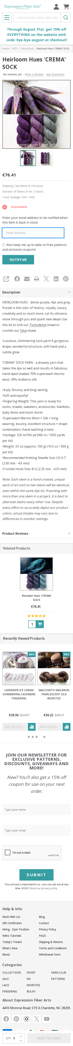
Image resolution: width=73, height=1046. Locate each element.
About (6, 954)
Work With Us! (11, 917)
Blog (42, 917)
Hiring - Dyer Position (15, 929)
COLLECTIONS (11, 972)
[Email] (27, 278)
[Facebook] (17, 278)
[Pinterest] (66, 278)
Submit (36, 874)
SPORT (31, 972)
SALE (5, 979)
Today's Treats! (12, 942)
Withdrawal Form (50, 954)
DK (29, 979)
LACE (5, 985)
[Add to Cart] (40, 624)
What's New (10, 948)
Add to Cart (49, 1038)
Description (11, 292)
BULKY (31, 991)
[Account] (56, 6)
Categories (12, 964)
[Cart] (66, 6)
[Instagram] (26, 1019)
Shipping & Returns (51, 942)
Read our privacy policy (43, 888)
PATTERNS (58, 979)
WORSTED (33, 985)
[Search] (65, 17)
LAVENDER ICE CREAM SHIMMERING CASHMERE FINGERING (19, 694)
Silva (23, 330)
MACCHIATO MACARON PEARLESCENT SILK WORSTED (54, 694)
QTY (8, 1038)
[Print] (36, 278)
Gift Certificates (12, 923)
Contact (44, 923)
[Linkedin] (56, 278)
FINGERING (9, 991)
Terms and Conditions (53, 948)
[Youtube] (47, 1019)
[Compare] (32, 727)
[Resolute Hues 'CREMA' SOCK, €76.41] (36, 574)
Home (5, 48)
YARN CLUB (58, 972)
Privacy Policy (47, 929)
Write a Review (34, 74)
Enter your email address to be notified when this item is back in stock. (35, 220)
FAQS (42, 935)
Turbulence (37, 325)
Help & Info (12, 908)
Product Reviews (15, 533)
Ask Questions (55, 74)
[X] (46, 278)
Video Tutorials (11, 935)
